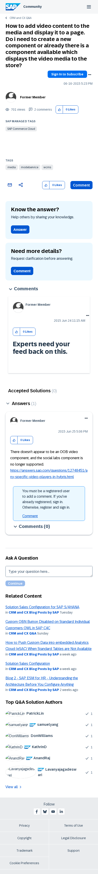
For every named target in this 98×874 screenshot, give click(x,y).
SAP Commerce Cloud (21, 128)
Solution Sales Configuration (27, 663)
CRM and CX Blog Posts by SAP (34, 612)
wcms (47, 167)
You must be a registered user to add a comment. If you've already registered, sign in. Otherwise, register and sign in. (46, 499)
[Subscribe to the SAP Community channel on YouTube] (53, 811)
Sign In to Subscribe (67, 74)
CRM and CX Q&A (20, 18)
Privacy (24, 825)
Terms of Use (73, 825)
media (12, 167)
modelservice (29, 167)
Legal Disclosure (73, 838)
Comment (81, 185)
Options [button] (89, 74)
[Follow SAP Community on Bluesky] (45, 811)
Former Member (33, 97)
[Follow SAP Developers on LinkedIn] (61, 811)
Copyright (24, 838)
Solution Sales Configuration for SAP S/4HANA (42, 607)
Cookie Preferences (24, 863)
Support (73, 850)
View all (11, 787)
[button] (59, 110)
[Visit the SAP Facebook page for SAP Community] (37, 811)
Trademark (24, 850)
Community (32, 6)
